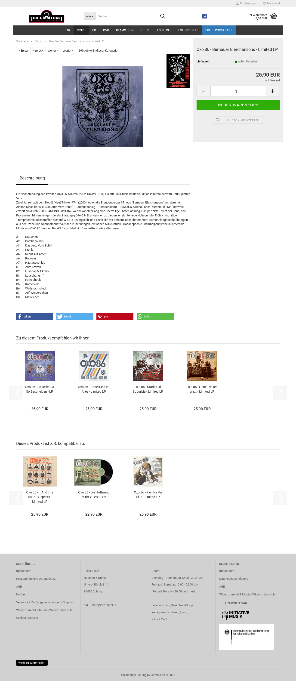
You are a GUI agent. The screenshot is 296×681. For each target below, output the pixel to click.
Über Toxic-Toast (218, 30)
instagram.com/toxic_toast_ (169, 612)
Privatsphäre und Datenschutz (36, 578)
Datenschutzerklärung (233, 578)
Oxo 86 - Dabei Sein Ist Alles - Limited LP (94, 389)
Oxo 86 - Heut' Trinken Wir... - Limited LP (202, 389)
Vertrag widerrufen (32, 662)
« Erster (23, 50)
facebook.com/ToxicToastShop (172, 605)
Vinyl (81, 30)
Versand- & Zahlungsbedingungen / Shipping (45, 602)
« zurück (38, 50)
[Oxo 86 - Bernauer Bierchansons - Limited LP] (102, 106)
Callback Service (27, 617)
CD (94, 30)
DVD (106, 30)
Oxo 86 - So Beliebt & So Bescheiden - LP (39, 389)
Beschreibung (32, 178)
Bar (67, 30)
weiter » (53, 50)
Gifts (144, 30)
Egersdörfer (188, 30)
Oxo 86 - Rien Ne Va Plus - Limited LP (148, 494)
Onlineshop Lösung (133, 675)
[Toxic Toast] (46, 16)
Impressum (23, 571)
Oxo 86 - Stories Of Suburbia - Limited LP (148, 389)
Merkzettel (273, 3)
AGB (19, 586)
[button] (203, 91)
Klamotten (124, 30)
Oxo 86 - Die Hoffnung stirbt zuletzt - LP (94, 494)
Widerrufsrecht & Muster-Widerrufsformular (44, 610)
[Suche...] (162, 16)
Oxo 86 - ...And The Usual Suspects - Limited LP (39, 496)
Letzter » (68, 50)
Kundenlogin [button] (247, 3)
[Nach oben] (283, 674)
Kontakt (21, 594)
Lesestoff (163, 30)
